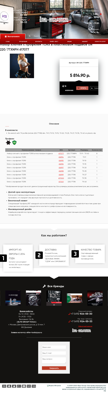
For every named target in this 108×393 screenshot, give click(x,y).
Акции (69, 41)
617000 (61, 178)
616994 (61, 157)
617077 (61, 154)
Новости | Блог (100, 41)
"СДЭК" (48, 261)
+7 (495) (19, 13)
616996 (61, 164)
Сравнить (97, 88)
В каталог (11, 304)
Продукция (23, 41)
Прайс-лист (54, 41)
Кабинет (85, 41)
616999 (61, 175)
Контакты (38, 41)
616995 (61, 161)
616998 (61, 171)
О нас (8, 41)
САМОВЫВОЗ (59, 261)
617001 (61, 182)
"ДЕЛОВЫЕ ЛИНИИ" (52, 259)
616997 (61, 168)
